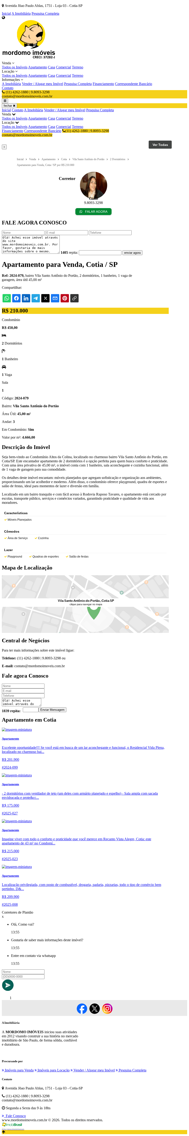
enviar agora (132, 252)
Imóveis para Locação (53, 1070)
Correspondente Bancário (133, 84)
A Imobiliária (21, 13)
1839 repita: (11, 711)
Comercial (63, 67)
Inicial (6, 13)
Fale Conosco (15, 1116)
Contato (7, 88)
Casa (51, 67)
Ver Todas (160, 145)
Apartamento (37, 67)
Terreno (77, 67)
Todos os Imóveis (14, 67)
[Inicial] (29, 59)
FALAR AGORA (95, 211)
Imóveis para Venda (19, 1070)
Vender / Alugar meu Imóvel (42, 84)
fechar (8, 105)
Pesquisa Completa (45, 13)
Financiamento (103, 84)
